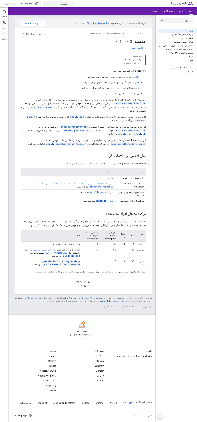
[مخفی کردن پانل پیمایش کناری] (160, 416)
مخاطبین (135, 76)
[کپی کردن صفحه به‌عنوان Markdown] (121, 41)
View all (52, 390)
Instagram (99, 366)
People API (179, 4)
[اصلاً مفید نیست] (23, 34)
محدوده (104, 201)
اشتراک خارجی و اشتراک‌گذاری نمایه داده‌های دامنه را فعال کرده (76, 183)
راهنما (191, 11)
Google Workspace (112, 34)
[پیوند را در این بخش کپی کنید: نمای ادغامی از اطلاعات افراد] (104, 156)
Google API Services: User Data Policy (134, 356)
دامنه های (98, 192)
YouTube (99, 380)
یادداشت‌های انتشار (138, 48)
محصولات (129, 34)
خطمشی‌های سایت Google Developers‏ (117, 301)
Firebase (52, 366)
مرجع (181, 11)
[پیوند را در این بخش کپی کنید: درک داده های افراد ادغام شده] (103, 214)
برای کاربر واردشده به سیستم (44, 249)
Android (52, 356)
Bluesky (100, 361)
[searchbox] (176, 20)
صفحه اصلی (141, 34)
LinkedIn (100, 371)
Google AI (42, 403)
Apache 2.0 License (28, 298)
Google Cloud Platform (64, 403)
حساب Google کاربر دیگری (56, 253)
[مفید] (27, 34)
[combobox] (58, 3)
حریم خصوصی (138, 415)
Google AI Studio (48, 371)
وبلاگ (102, 356)
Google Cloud (49, 380)
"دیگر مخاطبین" (132, 82)
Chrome (52, 361)
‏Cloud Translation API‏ (97, 23)
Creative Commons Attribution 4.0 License (79, 298)
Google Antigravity (47, 376)
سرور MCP (168, 11)
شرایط (149, 415)
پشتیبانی (154, 11)
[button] (177, 57)
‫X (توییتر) (100, 376)
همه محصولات (25, 403)
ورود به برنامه (9, 3)
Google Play (50, 385)
